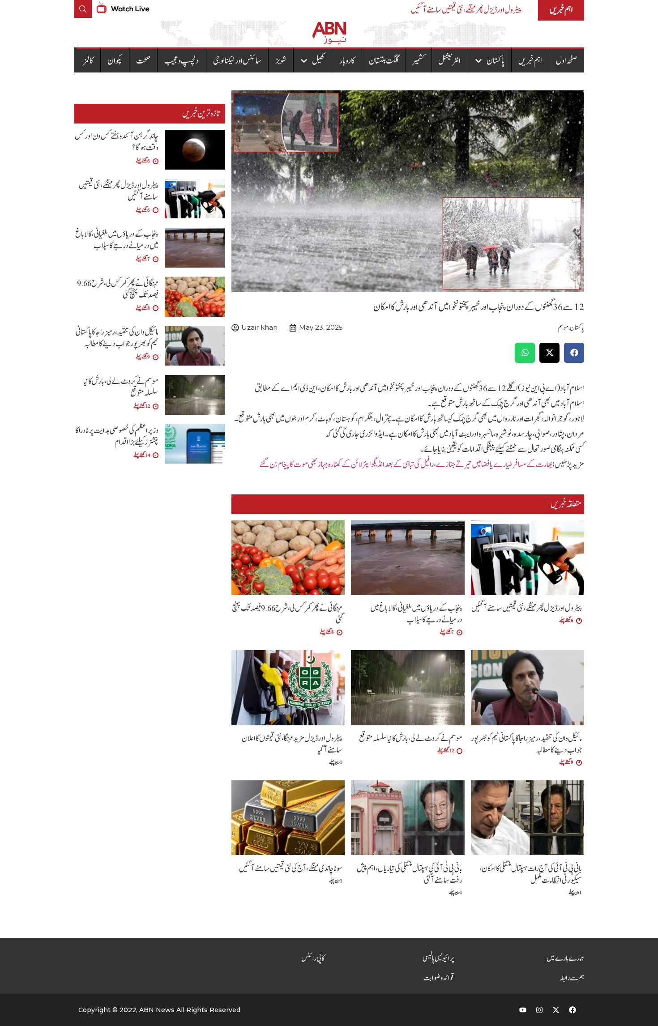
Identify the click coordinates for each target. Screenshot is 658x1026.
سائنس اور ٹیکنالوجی (237, 61)
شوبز (280, 61)
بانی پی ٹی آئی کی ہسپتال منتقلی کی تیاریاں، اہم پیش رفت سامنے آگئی (409, 874)
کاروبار (347, 61)
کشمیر (418, 61)
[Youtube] (523, 1010)
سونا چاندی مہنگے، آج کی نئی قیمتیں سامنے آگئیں (290, 869)
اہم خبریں (530, 61)
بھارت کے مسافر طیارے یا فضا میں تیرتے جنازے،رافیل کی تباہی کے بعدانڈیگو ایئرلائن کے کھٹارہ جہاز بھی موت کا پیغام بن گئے (406, 464)
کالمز (88, 61)
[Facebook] (572, 1010)
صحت (143, 61)
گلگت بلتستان (384, 61)
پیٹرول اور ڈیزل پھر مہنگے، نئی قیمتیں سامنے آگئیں (466, 10)
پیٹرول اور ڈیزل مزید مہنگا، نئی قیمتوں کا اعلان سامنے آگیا (292, 744)
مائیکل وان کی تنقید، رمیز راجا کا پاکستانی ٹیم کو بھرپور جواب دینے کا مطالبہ (526, 744)
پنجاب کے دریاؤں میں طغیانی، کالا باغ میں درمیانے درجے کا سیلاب (416, 614)
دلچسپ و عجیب (181, 61)
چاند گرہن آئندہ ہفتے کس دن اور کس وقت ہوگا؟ (116, 142)
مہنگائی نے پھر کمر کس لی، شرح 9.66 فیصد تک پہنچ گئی (287, 614)
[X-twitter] (556, 1010)
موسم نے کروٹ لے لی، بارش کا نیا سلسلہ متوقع (410, 738)
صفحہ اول (566, 61)
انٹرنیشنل (449, 61)
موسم (563, 327)
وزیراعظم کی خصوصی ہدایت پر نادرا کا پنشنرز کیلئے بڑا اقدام (116, 436)
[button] (574, 353)
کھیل (318, 61)
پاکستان (495, 61)
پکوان (114, 61)
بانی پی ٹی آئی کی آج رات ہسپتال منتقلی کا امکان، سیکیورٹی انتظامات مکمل (530, 874)
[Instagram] (539, 1010)
